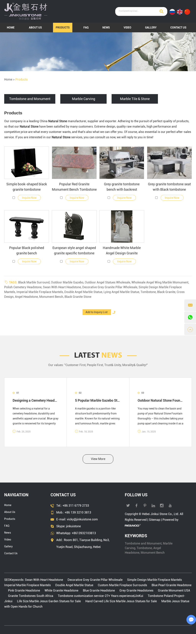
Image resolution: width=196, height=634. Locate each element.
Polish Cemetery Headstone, (23, 287)
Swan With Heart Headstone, (62, 287)
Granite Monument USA (173, 590)
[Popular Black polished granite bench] (26, 226)
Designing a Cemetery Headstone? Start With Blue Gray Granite (35, 400)
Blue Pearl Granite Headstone (171, 585)
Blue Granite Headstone (99, 590)
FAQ (86, 27)
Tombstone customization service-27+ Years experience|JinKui (100, 596)
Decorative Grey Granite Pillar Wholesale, (110, 287)
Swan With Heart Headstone (44, 580)
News (106, 27)
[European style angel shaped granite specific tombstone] (74, 226)
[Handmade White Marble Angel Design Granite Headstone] (121, 226)
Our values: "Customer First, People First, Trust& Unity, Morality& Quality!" (98, 365)
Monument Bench (153, 552)
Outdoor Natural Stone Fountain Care (160, 400)
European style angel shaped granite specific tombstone (74, 250)
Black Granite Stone (78, 297)
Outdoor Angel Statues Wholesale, (108, 282)
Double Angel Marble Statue (74, 585)
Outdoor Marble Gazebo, (68, 282)
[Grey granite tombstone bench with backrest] (121, 162)
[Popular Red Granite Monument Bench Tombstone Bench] (74, 162)
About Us (35, 27)
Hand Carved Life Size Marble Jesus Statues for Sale (121, 601)
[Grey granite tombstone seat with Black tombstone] (169, 162)
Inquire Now (29, 197)
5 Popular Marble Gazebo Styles (98, 400)
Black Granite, (167, 292)
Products (63, 27)
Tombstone (144, 548)
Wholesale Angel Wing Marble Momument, (160, 282)
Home (11, 27)
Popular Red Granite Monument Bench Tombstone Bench (74, 187)
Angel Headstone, (27, 297)
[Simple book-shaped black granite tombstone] (26, 162)
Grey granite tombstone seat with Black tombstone (169, 186)
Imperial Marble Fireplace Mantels (27, 585)
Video (127, 27)
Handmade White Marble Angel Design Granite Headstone (122, 251)
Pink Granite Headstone (24, 590)
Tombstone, (148, 292)
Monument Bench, (52, 297)
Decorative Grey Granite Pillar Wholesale (95, 580)
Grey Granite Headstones (136, 590)
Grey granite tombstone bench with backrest (122, 186)
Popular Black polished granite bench (26, 250)
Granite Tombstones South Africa (30, 596)
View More (98, 459)
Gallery (151, 27)
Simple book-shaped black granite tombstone (26, 186)
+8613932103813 (84, 533)
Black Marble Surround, (34, 282)
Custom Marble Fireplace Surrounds (122, 585)
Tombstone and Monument (143, 543)
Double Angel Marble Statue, (84, 292)
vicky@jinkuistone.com (82, 519)
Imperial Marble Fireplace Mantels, (40, 292)
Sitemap (154, 520)
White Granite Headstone (61, 590)
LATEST (98, 356)
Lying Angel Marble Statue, (122, 292)
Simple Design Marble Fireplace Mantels (154, 580)
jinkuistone (73, 526)
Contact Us (178, 27)
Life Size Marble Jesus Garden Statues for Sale (49, 601)
